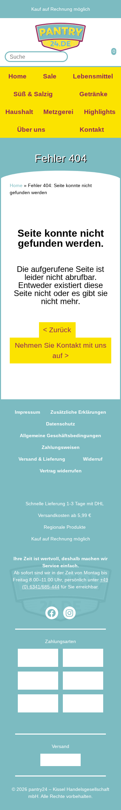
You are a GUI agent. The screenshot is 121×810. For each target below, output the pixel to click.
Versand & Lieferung (41, 459)
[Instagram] (69, 612)
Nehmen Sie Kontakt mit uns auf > (61, 350)
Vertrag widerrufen (61, 470)
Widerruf (93, 459)
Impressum (27, 412)
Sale (49, 76)
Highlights (100, 111)
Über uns (31, 129)
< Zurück (57, 330)
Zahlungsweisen (61, 447)
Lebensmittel (93, 76)
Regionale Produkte (61, 2)
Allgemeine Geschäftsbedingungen (60, 435)
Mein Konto (93, 56)
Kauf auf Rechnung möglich (60, 9)
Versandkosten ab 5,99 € (64, 515)
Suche (60, 56)
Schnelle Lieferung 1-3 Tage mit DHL (65, 503)
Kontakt (92, 129)
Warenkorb (109, 56)
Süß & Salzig (33, 94)
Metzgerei (58, 111)
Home (17, 76)
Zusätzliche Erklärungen (78, 412)
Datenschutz (60, 423)
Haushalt (19, 111)
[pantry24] (60, 37)
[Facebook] (51, 612)
